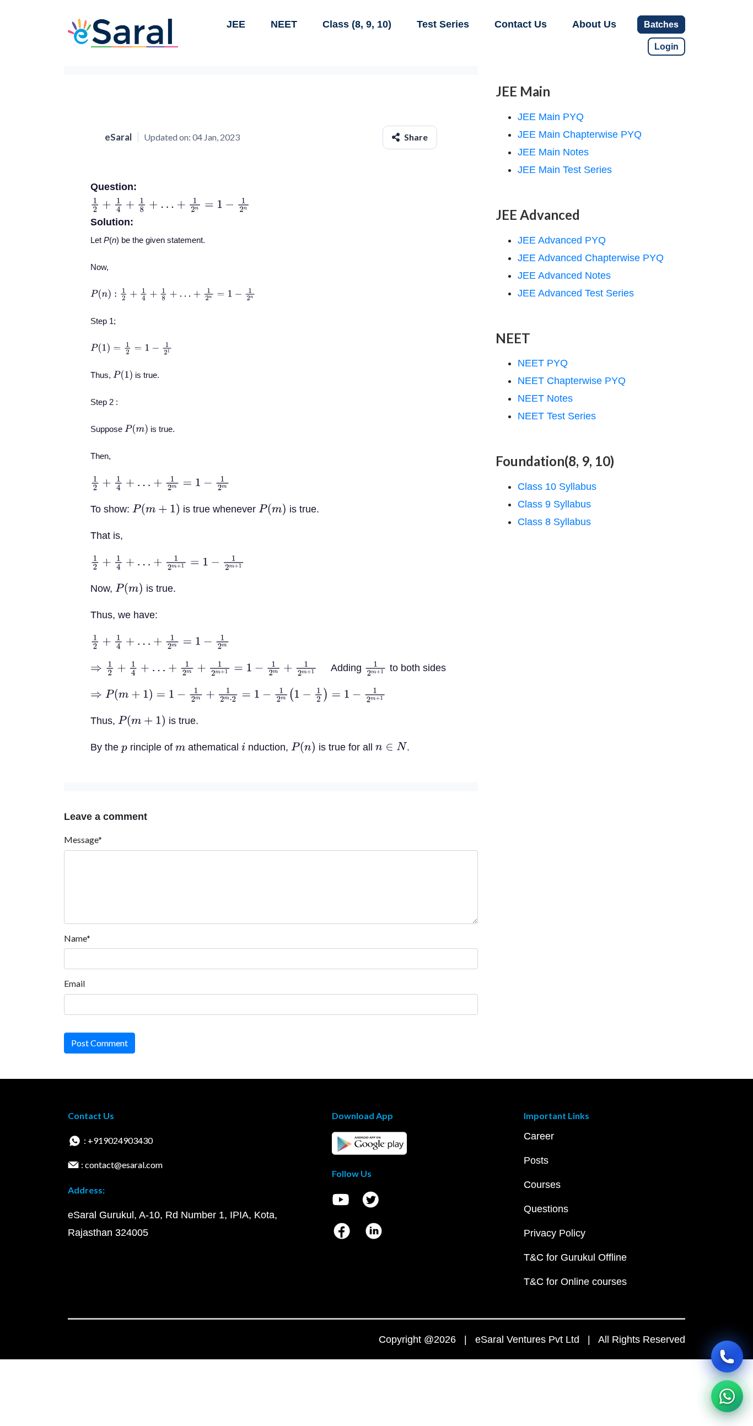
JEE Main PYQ (551, 116)
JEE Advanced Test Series (576, 293)
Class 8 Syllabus (554, 521)
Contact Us (520, 24)
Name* (77, 938)
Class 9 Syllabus (554, 504)
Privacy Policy (554, 1233)
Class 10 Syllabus (557, 486)
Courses (542, 1184)
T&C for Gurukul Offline (575, 1257)
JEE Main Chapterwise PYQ (580, 134)
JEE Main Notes (553, 152)
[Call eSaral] (727, 1357)
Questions (546, 1208)
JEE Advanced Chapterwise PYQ (591, 257)
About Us (594, 24)
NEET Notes (545, 398)
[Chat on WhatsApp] (727, 1396)
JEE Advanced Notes (564, 275)
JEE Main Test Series (565, 169)
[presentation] (170, 204)
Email (74, 983)
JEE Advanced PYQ (562, 240)
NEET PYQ (543, 363)
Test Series (443, 24)
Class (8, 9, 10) (356, 24)
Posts (536, 1160)
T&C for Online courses (575, 1281)
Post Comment (99, 1043)
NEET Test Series (557, 416)
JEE (236, 24)
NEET (284, 24)
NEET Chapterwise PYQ (572, 380)
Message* (83, 839)
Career (539, 1136)
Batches (661, 24)
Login (666, 46)
